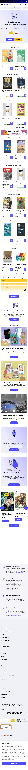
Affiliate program (4, 694)
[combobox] (14, 8)
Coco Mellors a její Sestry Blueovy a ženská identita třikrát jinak (14, 383)
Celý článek (14, 357)
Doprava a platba (4, 627)
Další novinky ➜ (20, 127)
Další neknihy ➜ (20, 273)
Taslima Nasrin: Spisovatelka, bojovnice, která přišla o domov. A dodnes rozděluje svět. (14, 350)
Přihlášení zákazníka (5, 637)
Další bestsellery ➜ (19, 162)
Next (26, 508)
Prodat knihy (18, 39)
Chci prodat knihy (14, 319)
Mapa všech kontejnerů (14, 484)
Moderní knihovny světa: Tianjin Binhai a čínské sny (14, 416)
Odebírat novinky (14, 449)
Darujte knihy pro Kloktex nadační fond (9, 675)
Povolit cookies (14, 763)
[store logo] (8, 5)
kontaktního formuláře (6, 705)
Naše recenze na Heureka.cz (7, 631)
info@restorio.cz (19, 705)
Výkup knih (3, 653)
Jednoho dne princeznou (20, 513)
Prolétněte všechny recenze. (16, 615)
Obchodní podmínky (5, 685)
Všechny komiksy (14, 525)
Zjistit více (12, 759)
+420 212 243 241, (9, 707)
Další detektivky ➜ (19, 245)
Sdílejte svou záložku (5, 646)
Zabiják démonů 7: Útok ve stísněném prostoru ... (7, 514)
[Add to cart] (11, 68)
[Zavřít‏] (26, 1)
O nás (2, 643)
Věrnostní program (5, 681)
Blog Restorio (3, 688)
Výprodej (3, 665)
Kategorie (3, 662)
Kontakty (3, 697)
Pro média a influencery (6, 691)
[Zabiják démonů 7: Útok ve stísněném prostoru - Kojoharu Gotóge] (7, 502)
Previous (2, 508)
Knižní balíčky (4, 659)
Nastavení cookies (14, 767)
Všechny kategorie (14, 296)
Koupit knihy (10, 39)
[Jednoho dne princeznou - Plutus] (20, 502)
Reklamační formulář (5, 640)
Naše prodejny (4, 634)
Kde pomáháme (4, 672)
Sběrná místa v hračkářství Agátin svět (9, 668)
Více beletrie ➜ (20, 190)
